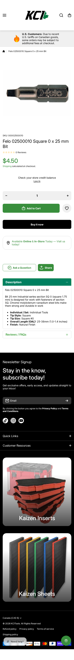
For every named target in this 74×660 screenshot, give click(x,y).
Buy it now (37, 224)
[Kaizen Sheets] (37, 567)
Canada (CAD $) (11, 618)
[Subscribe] (66, 400)
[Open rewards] (66, 641)
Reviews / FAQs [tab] (16, 334)
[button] (69, 15)
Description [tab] (14, 282)
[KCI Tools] (37, 15)
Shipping (7, 166)
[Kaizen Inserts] (37, 492)
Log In (37, 181)
